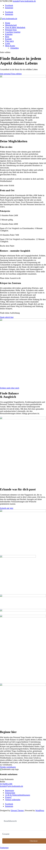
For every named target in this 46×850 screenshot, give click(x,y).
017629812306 (6, 784)
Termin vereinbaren (8, 767)
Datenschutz (10, 793)
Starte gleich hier (7, 317)
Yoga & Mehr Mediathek (15, 27)
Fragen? (8, 797)
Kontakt (8, 39)
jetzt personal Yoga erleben (11, 74)
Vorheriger (4, 848)
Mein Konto (10, 46)
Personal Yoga (11, 30)
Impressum (9, 790)
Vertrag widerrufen (12, 800)
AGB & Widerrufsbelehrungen (17, 795)
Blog (7, 37)
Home (7, 23)
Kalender (9, 34)
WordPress (39, 810)
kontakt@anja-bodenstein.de (11, 786)
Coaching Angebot (12, 32)
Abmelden (14, 48)
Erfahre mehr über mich (9, 388)
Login (7, 43)
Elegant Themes (17, 810)
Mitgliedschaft (11, 25)
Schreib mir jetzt (6, 508)
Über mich (9, 41)
